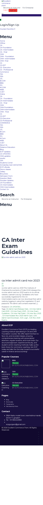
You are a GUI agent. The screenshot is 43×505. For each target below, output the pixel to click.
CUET (2, 92)
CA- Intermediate (6, 50)
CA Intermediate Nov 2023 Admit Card (17, 316)
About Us (3, 145)
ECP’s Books (5, 167)
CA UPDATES (5, 154)
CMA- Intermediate (7, 59)
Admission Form (6, 176)
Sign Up (13, 502)
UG (1, 79)
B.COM (3, 81)
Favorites (11, 29)
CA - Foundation (6, 99)
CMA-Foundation (6, 107)
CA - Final (3, 52)
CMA (2, 54)
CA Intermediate (6, 185)
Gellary (2, 172)
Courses (3, 29)
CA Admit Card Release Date (17, 309)
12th (1, 76)
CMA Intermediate (7, 187)
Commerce (4, 72)
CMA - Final (4, 112)
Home (2, 41)
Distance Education (7, 147)
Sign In (19, 502)
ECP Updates (5, 152)
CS (1, 63)
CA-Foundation (6, 48)
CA (1, 45)
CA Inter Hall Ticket (18, 313)
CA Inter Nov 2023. (34, 313)
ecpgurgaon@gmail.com (15, 424)
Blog (2, 149)
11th (1, 74)
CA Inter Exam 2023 (18, 311)
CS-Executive (5, 118)
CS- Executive (5, 68)
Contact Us (4, 189)
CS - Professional (6, 70)
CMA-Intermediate (7, 110)
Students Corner (6, 163)
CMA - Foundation (7, 56)
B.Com (2, 132)
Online (2, 94)
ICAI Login (24, 318)
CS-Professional (6, 121)
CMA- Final (4, 61)
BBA (2, 83)
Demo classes (5, 169)
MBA (2, 90)
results (2, 158)
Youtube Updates (6, 180)
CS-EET (3, 65)
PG (1, 85)
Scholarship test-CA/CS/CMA (11, 165)
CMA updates (5, 156)
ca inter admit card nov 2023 (21, 280)
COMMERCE (5, 123)
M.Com (3, 138)
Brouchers (4, 174)
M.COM (3, 87)
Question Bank (5, 178)
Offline (2, 43)
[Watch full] (21, 267)
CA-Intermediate (6, 101)
